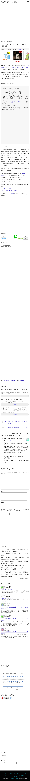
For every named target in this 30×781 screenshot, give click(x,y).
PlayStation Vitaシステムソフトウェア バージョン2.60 (16, 422)
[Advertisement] (15, 23)
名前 (3, 491)
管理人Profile (12, 773)
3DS (3, 380)
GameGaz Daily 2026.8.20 (8, 589)
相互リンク (7, 775)
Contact (6, 773)
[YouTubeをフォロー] (4, 246)
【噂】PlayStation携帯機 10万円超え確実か (12, 565)
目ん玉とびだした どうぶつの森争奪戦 (11, 399)
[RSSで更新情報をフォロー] (10, 246)
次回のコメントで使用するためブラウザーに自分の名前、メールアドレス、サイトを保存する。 (15, 510)
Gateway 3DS (10, 193)
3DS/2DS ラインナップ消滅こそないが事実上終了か (14, 390)
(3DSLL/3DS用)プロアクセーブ (10, 190)
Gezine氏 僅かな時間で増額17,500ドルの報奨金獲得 (14, 572)
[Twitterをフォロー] (2, 246)
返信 (9, 440)
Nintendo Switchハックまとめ (17, 775)
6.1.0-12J (3, 76)
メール (3, 497)
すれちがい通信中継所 (14, 102)
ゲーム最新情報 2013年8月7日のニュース (16, 427)
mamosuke (21, 380)
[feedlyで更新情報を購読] (7, 246)
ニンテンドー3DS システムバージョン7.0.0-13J (14, 408)
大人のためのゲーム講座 (9, 2)
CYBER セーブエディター (9, 188)
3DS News (19, 49)
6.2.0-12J (7, 380)
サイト (2, 502)
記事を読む (15, 395)
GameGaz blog (20, 773)
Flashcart (13, 380)
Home (2, 773)
